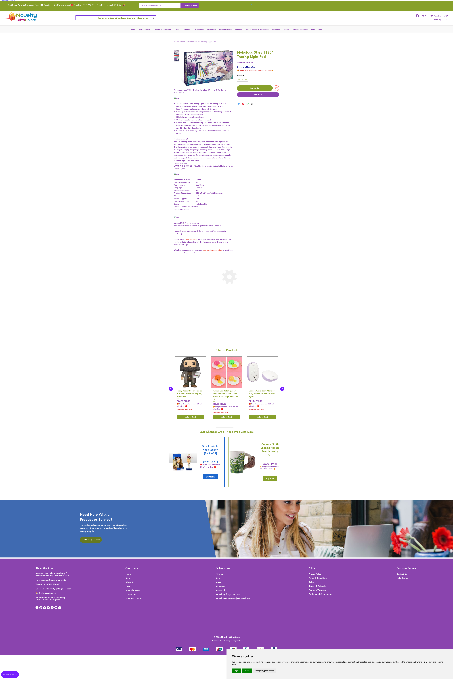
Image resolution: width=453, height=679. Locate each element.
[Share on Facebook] (238, 103)
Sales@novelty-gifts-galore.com (57, 5)
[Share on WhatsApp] (247, 103)
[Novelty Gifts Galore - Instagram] (40, 607)
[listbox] (440, 19)
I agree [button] (236, 671)
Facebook (220, 590)
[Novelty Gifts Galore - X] (59, 607)
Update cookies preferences (7, 0)
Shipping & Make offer (246, 67)
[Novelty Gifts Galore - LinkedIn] (48, 607)
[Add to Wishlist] (276, 88)
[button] (446, 16)
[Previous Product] (171, 389)
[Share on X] (252, 103)
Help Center (402, 578)
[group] (226, 388)
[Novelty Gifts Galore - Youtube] (55, 607)
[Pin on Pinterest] (243, 103)
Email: (39, 589)
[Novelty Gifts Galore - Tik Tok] (52, 607)
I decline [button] (247, 671)
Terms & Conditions (318, 578)
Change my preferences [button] (264, 671)
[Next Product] (282, 389)
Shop (128, 578)
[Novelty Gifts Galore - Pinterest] (44, 607)
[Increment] (246, 79)
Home (176, 42)
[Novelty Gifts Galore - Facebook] (37, 607)
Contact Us (401, 574)
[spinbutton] (242, 79)
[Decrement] (238, 79)
